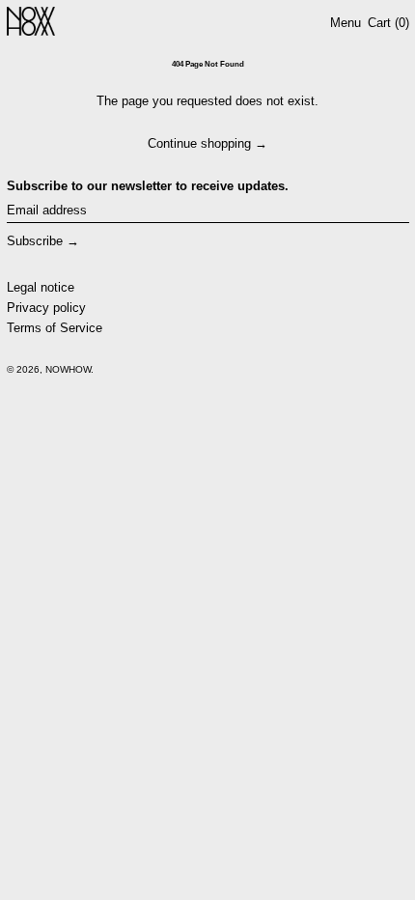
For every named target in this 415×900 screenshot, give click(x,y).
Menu (345, 22)
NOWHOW (68, 369)
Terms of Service (54, 328)
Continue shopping (199, 143)
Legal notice (40, 287)
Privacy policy (46, 307)
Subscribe (35, 241)
